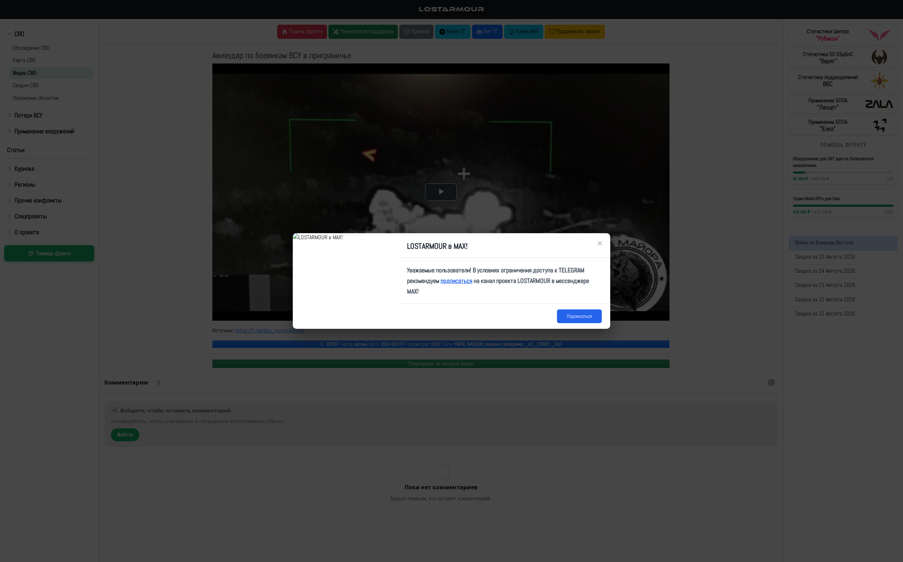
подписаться (456, 281)
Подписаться (579, 316)
